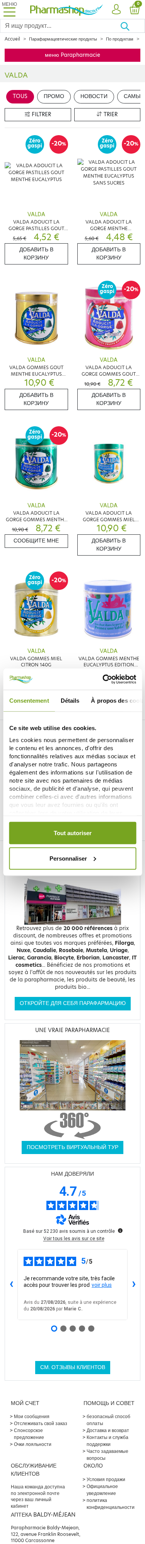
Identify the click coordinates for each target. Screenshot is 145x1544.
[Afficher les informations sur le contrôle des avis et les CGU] (120, 1230)
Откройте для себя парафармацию (73, 1003)
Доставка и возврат (108, 1430)
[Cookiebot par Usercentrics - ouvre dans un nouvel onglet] (103, 679)
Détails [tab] (69, 700)
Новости (93, 96)
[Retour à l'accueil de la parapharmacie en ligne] (66, 9)
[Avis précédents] (11, 1284)
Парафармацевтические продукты (63, 39)
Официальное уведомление (102, 1490)
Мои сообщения (31, 1416)
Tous (20, 96)
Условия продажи (106, 1479)
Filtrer (40, 114)
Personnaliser (68, 858)
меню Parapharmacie (72, 55)
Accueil (12, 39)
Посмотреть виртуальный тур (72, 1147)
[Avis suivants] (133, 1284)
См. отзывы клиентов (72, 1367)
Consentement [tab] (29, 700)
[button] (116, 9)
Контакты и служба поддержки (107, 1440)
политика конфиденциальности (111, 1503)
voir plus (102, 1285)
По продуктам (119, 39)
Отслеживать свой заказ (40, 1423)
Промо (54, 96)
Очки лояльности (32, 1444)
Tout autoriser (73, 833)
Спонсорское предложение (29, 1434)
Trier (110, 114)
